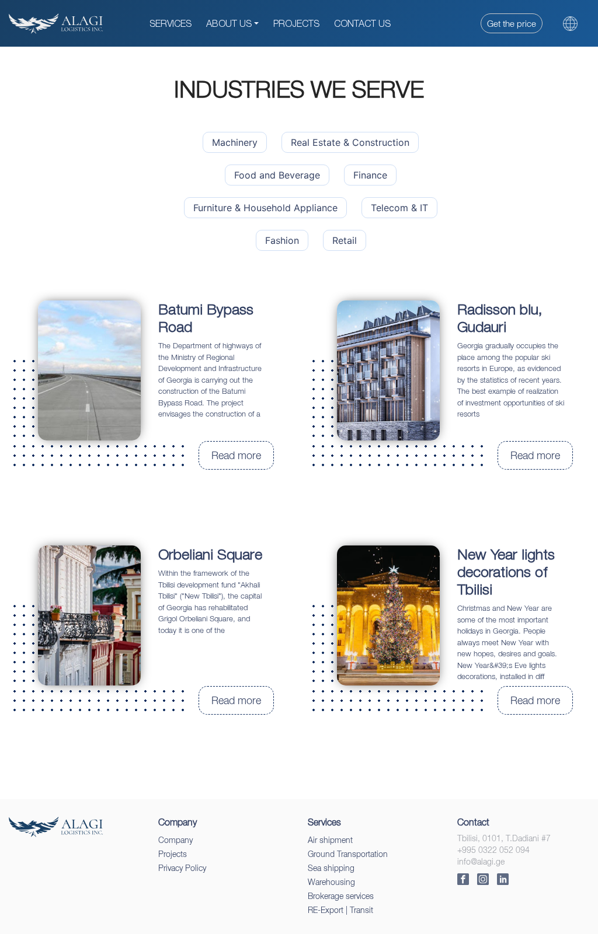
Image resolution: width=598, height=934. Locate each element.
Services (171, 23)
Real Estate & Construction (350, 142)
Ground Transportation (348, 854)
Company (175, 840)
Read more (236, 455)
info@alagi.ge (481, 861)
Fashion (282, 240)
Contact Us (362, 23)
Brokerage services (341, 896)
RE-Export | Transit (340, 910)
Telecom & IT (399, 208)
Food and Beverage (277, 175)
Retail (344, 240)
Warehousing (331, 882)
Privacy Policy (182, 868)
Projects (296, 23)
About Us (229, 23)
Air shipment (330, 840)
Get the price (511, 23)
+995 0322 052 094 (493, 850)
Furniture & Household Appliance (265, 208)
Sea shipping (331, 868)
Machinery (235, 142)
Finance (370, 175)
